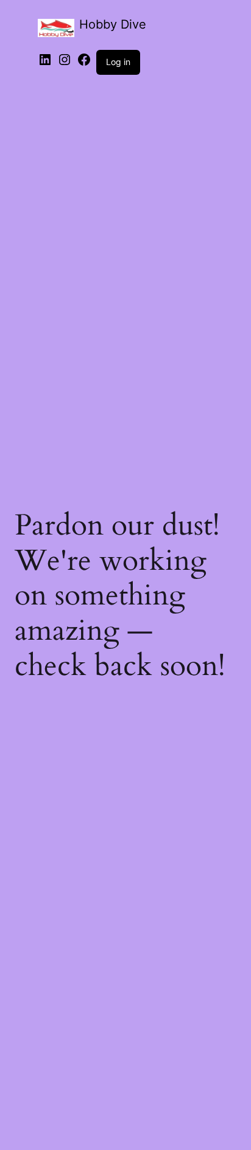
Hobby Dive (112, 24)
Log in (118, 62)
